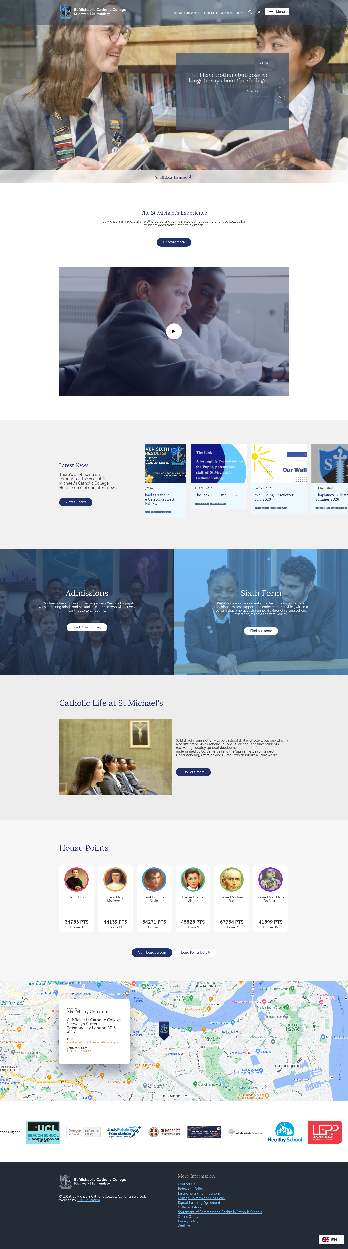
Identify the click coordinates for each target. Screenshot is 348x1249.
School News (266, 512)
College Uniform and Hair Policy (202, 1198)
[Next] (280, 98)
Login (239, 12)
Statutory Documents (187, 12)
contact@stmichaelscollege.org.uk (93, 1042)
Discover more (174, 242)
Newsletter (204, 508)
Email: (71, 1039)
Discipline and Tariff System (199, 1193)
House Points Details (195, 952)
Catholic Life (210, 12)
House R (231, 927)
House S (154, 927)
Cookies (184, 1226)
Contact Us (186, 1184)
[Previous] (280, 83)
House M (115, 927)
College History (189, 1207)
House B (76, 927)
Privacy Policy (188, 1221)
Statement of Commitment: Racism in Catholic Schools (220, 1212)
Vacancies (227, 12)
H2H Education (88, 1200)
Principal (72, 1008)
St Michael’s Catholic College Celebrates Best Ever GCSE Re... (278, 499)
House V (192, 927)
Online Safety (188, 1217)
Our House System (152, 952)
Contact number (77, 1048)
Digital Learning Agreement (199, 1203)
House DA (270, 927)
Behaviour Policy (190, 1189)
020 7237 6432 (79, 1051)
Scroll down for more (174, 177)
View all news (76, 502)
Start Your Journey (87, 627)
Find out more (261, 631)
